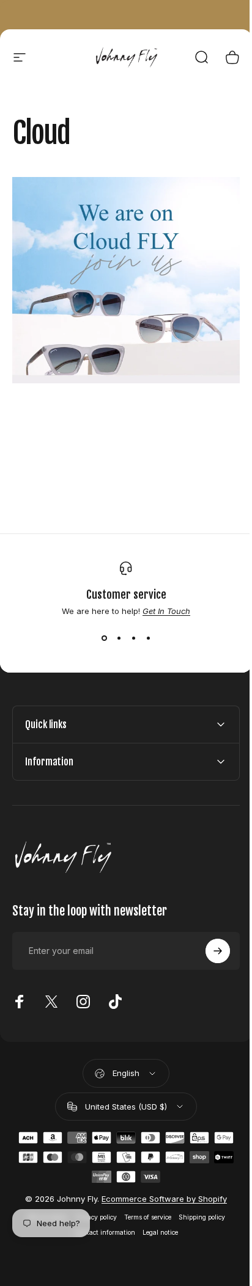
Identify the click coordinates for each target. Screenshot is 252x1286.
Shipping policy (197, 1209)
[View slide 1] (104, 637)
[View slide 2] (118, 637)
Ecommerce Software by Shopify (160, 1190)
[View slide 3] (133, 637)
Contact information (100, 1224)
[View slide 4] (148, 637)
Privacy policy (92, 1209)
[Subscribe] (208, 943)
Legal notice (155, 1224)
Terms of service (143, 1209)
